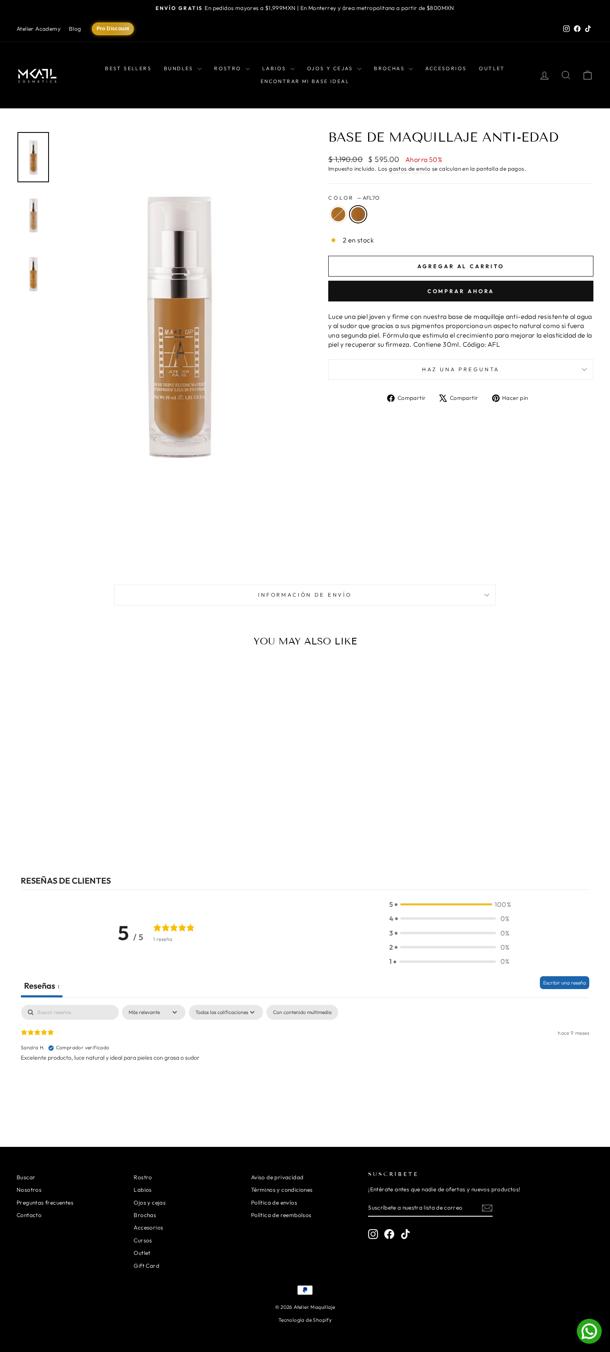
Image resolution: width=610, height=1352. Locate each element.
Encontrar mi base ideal (305, 81)
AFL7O (358, 214)
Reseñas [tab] (41, 985)
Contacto (29, 1215)
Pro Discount (113, 29)
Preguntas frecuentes (45, 1202)
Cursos (143, 1240)
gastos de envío (409, 168)
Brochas (390, 68)
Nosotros (29, 1189)
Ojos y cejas (331, 68)
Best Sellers (128, 68)
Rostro (229, 68)
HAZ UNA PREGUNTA (461, 369)
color (353, 197)
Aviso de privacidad (277, 1177)
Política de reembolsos (281, 1215)
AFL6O (338, 214)
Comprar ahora (461, 291)
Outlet (492, 68)
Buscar (26, 1177)
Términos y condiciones (282, 1189)
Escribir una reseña (564, 983)
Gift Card (146, 1265)
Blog (75, 28)
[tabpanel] (305, 1058)
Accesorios (445, 68)
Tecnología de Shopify (305, 1320)
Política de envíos (274, 1202)
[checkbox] (302, 1012)
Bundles (179, 68)
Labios (275, 68)
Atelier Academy (39, 28)
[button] (449, 904)
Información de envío (305, 594)
